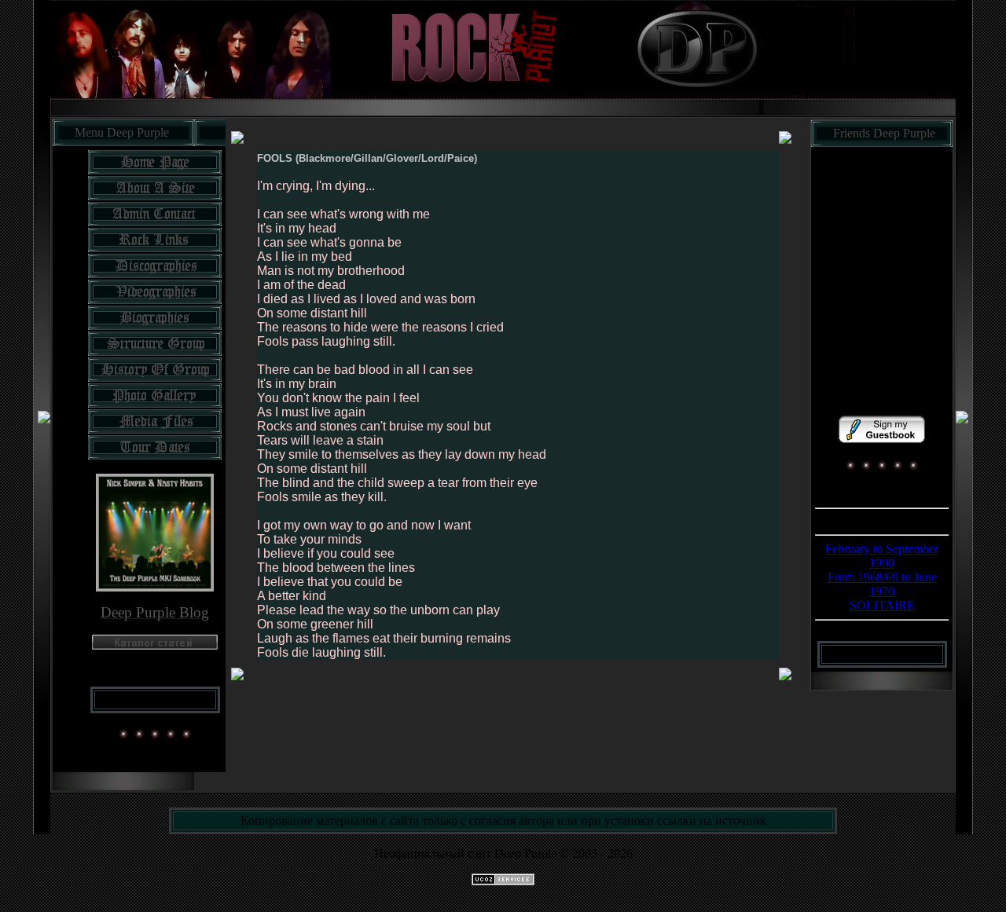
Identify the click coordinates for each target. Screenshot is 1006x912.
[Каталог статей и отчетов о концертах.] (155, 645)
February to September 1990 (881, 556)
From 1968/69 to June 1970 (882, 584)
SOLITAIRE (882, 605)
